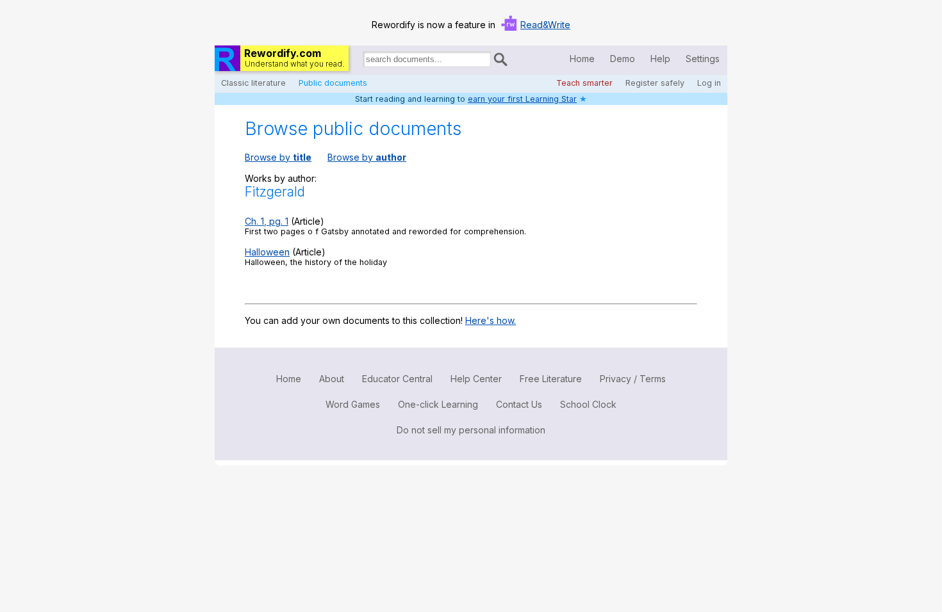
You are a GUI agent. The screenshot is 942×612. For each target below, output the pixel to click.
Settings (703, 58)
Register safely (654, 83)
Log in (709, 83)
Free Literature (551, 378)
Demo (622, 58)
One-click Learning (438, 404)
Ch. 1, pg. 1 (266, 221)
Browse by (278, 157)
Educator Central (397, 378)
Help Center (476, 378)
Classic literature (253, 83)
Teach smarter (584, 83)
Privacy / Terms (633, 378)
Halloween (267, 251)
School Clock (588, 404)
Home (582, 58)
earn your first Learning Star (522, 99)
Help (660, 58)
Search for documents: (362, 61)
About (331, 378)
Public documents (333, 83)
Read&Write (545, 24)
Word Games (353, 404)
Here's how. (490, 320)
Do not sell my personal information (471, 429)
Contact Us (519, 404)
